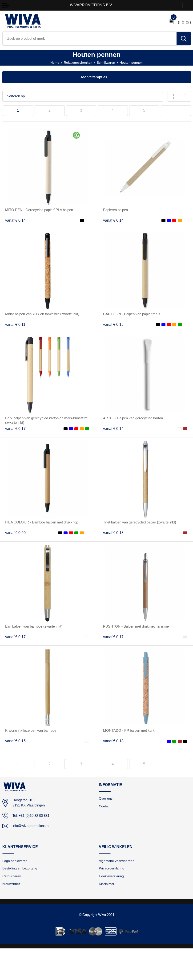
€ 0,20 (15, 533)
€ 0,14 (15, 220)
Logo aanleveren (15, 861)
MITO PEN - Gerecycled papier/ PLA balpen (39, 210)
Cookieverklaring (111, 876)
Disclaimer (106, 884)
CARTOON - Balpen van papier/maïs (131, 314)
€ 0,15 (113, 324)
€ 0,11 (15, 324)
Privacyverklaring (111, 868)
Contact (104, 806)
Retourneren (11, 876)
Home (54, 62)
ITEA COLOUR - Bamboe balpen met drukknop (41, 522)
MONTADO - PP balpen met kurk (129, 730)
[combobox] (90, 38)
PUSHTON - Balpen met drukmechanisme (136, 626)
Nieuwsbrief (11, 884)
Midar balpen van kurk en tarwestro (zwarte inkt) (42, 314)
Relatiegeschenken (78, 62)
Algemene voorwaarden (116, 861)
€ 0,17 (15, 429)
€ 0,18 (113, 533)
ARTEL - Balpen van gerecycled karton (133, 418)
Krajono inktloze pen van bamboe (30, 730)
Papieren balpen (115, 210)
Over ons (106, 798)
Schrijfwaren (106, 62)
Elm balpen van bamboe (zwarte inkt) (33, 626)
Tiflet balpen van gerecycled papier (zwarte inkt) (139, 522)
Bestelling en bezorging (19, 868)
